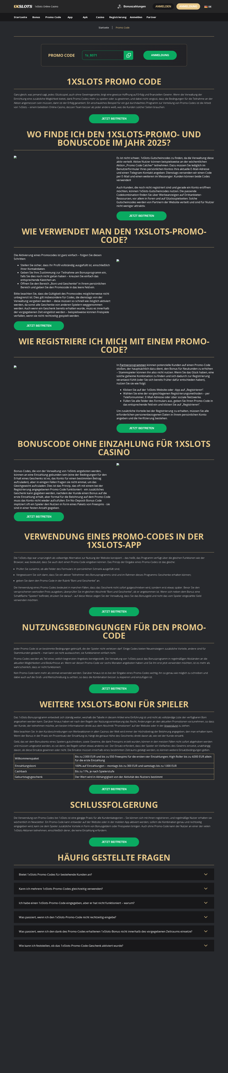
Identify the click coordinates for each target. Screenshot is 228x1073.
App (70, 17)
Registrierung (118, 17)
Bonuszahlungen (135, 6)
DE (209, 6)
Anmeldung (188, 6)
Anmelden (163, 6)
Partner (151, 17)
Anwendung (171, 725)
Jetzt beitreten (114, 118)
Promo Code (53, 17)
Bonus (36, 17)
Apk (85, 17)
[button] (129, 55)
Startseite (20, 17)
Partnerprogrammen (133, 365)
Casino (100, 17)
